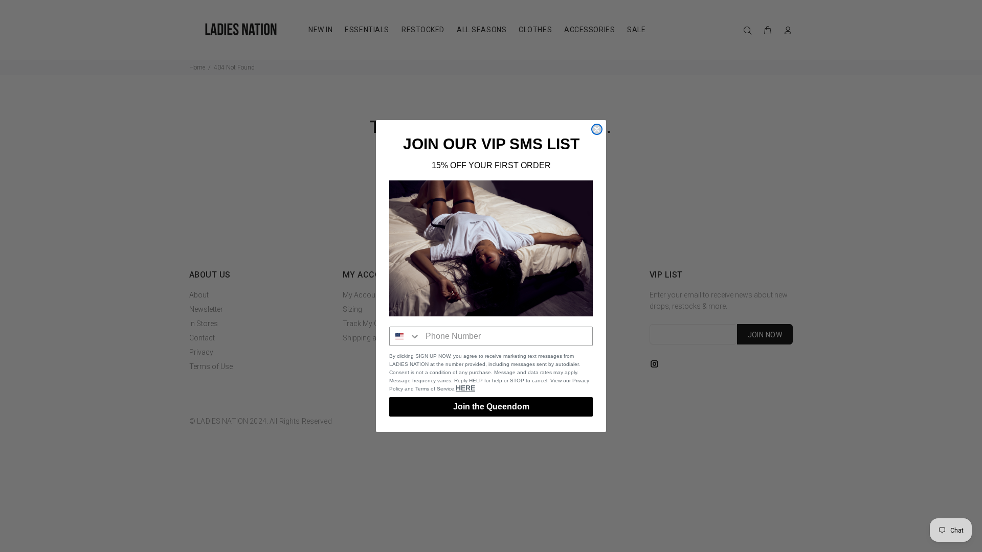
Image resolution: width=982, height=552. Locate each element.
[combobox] (405, 336)
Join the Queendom (491, 406)
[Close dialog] (597, 129)
